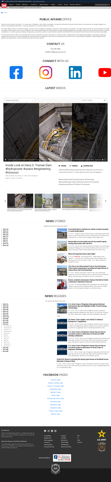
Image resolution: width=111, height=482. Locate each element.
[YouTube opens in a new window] (55, 430)
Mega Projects (44, 4)
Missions (25, 4)
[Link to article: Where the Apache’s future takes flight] (62, 258)
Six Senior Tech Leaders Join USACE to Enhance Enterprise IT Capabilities (85, 320)
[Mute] (102, 160)
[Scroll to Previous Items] (5, 201)
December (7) (7, 326)
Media (53, 4)
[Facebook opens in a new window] (45, 430)
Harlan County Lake (55, 383)
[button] (39, 1)
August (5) (6, 333)
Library (60, 4)
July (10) (6, 335)
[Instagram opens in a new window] (49, 430)
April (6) (6, 340)
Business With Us (75, 4)
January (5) (7, 346)
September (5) (8, 331)
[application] (55, 132)
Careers (66, 4)
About (11, 4)
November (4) (8, 328)
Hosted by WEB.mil (44, 458)
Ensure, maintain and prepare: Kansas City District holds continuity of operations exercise (88, 281)
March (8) (6, 342)
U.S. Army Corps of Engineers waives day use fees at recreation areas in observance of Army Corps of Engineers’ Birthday (87, 347)
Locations (34, 4)
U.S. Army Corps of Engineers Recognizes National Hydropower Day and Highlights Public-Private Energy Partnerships (87, 306)
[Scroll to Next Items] (105, 201)
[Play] (6, 160)
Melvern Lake (56, 392)
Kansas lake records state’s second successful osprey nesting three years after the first (87, 242)
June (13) (6, 337)
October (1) (7, 329)
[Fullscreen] (105, 160)
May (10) (6, 338)
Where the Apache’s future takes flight (81, 254)
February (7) (7, 344)
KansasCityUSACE (12, 100)
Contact (18, 4)
